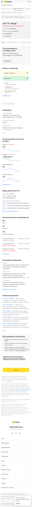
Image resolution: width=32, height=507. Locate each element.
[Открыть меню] (2, 2)
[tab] (3, 42)
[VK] (12, 433)
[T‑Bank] (8, 1)
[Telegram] (19, 433)
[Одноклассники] (16, 433)
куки (24, 497)
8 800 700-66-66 (16, 427)
